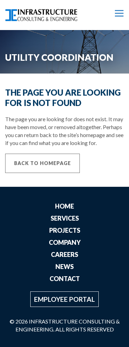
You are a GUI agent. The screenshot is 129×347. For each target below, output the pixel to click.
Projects (64, 230)
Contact (65, 278)
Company (64, 242)
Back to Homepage (42, 163)
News (64, 266)
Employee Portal (64, 299)
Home (64, 206)
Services (65, 218)
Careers (64, 254)
